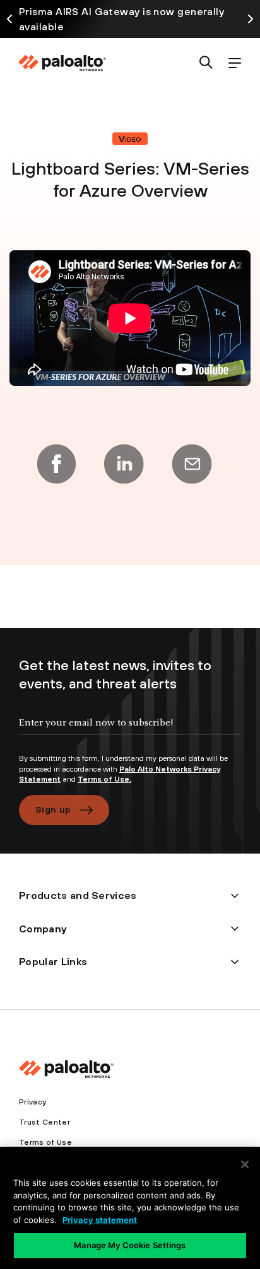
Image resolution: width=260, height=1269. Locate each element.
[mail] (192, 464)
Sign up (53, 809)
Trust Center (44, 1122)
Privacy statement (99, 1220)
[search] (206, 63)
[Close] (245, 1164)
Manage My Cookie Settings (130, 1245)
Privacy (32, 1102)
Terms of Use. (104, 779)
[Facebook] (56, 464)
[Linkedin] (123, 464)
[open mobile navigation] (234, 63)
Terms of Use (45, 1142)
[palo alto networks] (62, 63)
